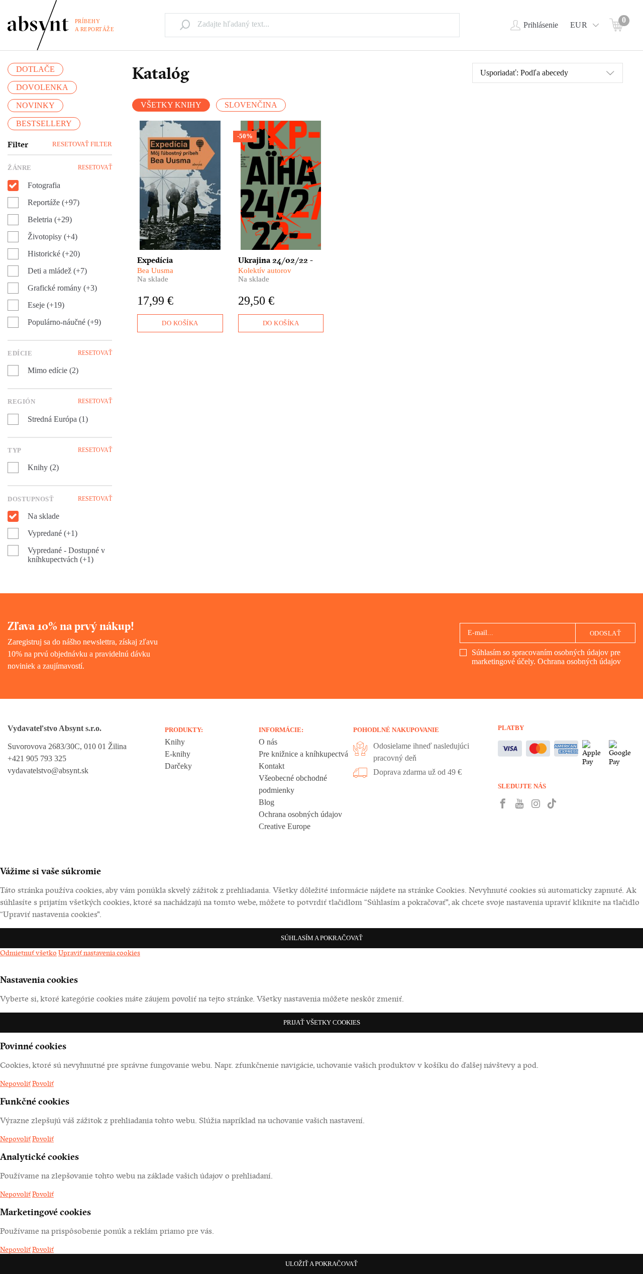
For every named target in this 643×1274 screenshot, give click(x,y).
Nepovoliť (15, 1083)
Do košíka (180, 323)
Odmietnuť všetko (28, 952)
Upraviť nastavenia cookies (99, 952)
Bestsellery (44, 123)
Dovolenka (42, 87)
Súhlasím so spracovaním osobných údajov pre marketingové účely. (546, 657)
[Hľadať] (185, 25)
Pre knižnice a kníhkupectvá (303, 754)
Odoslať (605, 633)
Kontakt (271, 766)
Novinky (35, 105)
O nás (268, 742)
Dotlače (35, 69)
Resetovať (95, 167)
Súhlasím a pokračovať (322, 938)
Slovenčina (251, 105)
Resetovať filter (82, 144)
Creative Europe (284, 826)
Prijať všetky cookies (321, 1022)
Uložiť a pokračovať (321, 1263)
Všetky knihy (171, 105)
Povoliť (43, 1083)
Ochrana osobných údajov (579, 661)
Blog (266, 802)
